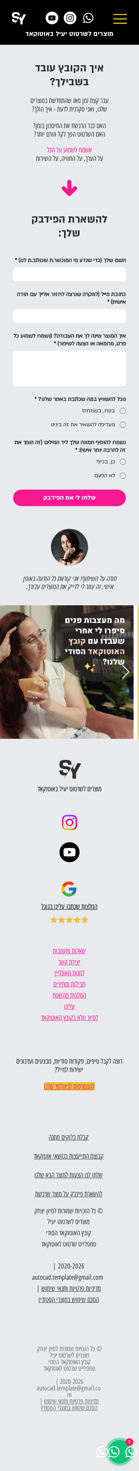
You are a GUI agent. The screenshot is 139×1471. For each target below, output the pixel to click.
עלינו (69, 1006)
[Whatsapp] (88, 18)
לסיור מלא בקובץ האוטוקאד (69, 1017)
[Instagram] (70, 18)
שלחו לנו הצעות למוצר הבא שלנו (68, 1175)
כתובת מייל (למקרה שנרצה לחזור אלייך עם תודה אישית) (71, 298)
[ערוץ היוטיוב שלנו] (52, 18)
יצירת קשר (69, 962)
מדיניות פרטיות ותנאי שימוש (71, 1401)
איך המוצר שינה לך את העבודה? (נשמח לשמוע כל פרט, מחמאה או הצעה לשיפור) (70, 339)
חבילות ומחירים (69, 984)
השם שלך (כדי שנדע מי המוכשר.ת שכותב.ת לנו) (70, 260)
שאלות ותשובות (69, 951)
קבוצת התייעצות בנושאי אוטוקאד (68, 1156)
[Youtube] (69, 852)
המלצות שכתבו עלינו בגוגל (69, 906)
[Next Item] (125, 672)
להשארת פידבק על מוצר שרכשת (68, 1194)
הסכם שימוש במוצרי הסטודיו (69, 1408)
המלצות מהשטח (69, 995)
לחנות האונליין (69, 973)
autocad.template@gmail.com (67, 1277)
